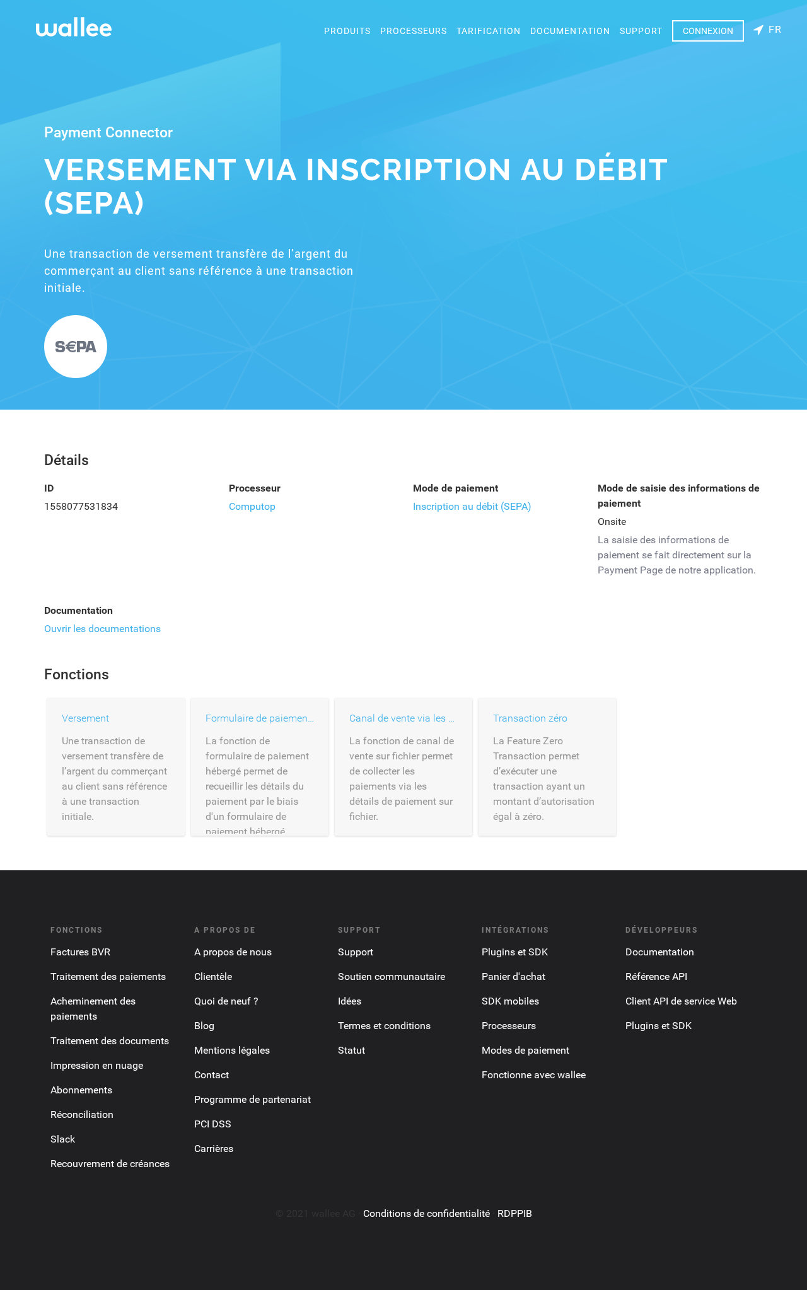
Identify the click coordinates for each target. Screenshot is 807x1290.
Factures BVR (80, 952)
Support (641, 31)
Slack (62, 1139)
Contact (211, 1075)
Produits (347, 31)
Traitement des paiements (108, 976)
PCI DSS (212, 1124)
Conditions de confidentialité (426, 1213)
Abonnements (81, 1090)
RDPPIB (514, 1213)
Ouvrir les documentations (102, 629)
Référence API (656, 976)
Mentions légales (232, 1050)
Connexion (708, 31)
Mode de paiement (455, 488)
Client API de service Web (681, 1001)
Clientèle (213, 976)
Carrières (213, 1149)
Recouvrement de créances (110, 1164)
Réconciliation (81, 1114)
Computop (252, 506)
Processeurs (413, 31)
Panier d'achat (513, 976)
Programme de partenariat (252, 1099)
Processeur (255, 488)
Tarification (488, 31)
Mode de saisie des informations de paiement (679, 495)
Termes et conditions (384, 1026)
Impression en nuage (96, 1065)
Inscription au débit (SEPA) (472, 506)
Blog (204, 1026)
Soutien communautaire (391, 976)
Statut (351, 1050)
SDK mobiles (510, 1001)
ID (49, 488)
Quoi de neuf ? (226, 1001)
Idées (349, 1001)
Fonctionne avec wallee (534, 1075)
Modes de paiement (525, 1050)
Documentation (570, 31)
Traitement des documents (109, 1041)
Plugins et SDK (515, 952)
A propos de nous (233, 952)
